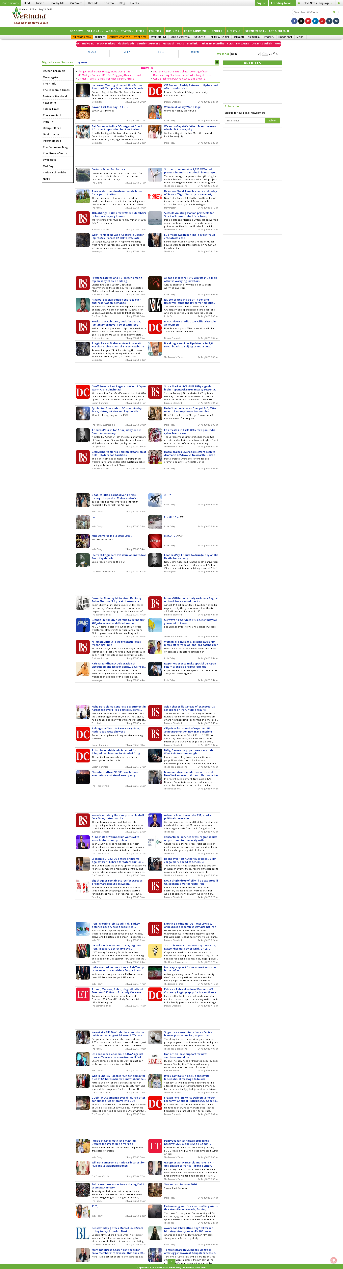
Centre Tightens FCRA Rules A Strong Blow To (179, 78)
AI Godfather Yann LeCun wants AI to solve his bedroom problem (115, 838)
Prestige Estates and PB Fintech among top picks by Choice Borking (117, 279)
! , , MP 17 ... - (172, 516)
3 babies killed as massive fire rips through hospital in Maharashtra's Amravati (114, 496)
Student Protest (114, 43)
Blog (122, 3)
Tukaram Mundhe (178, 43)
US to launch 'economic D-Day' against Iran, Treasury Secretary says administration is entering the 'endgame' (118, 947)
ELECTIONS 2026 (82, 37)
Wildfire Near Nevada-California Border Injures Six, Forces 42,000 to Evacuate (118, 236)
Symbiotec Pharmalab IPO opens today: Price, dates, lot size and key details (117, 410)
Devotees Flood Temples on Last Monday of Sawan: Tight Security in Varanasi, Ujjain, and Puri (190, 192)
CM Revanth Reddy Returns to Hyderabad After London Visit (191, 87)
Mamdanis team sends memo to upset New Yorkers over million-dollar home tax (191, 773)
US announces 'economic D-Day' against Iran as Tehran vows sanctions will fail (117, 1055)
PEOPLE (268, 37)
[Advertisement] (171, 16)
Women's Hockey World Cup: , (183, 107)
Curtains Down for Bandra (108, 169)
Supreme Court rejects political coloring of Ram (180, 71)
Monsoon (247, 43)
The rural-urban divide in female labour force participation (118, 192)
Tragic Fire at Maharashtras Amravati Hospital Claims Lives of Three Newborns (118, 345)
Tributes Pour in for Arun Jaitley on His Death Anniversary (117, 431)
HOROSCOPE (285, 37)
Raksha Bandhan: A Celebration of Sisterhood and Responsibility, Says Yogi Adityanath (118, 665)
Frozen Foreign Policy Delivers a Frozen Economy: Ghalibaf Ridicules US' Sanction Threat (191, 1099)
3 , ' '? (167, 494)
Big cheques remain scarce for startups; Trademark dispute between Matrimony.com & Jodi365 (117, 882)
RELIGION (239, 37)
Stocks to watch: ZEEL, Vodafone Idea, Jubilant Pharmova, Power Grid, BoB (116, 323)
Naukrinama (51, 134)
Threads (93, 3)
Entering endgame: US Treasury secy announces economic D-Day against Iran (190, 925)
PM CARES (208, 43)
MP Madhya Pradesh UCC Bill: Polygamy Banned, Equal (109, 75)
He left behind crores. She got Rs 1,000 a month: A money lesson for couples (190, 410)
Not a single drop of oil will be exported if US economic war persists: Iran (191, 882)
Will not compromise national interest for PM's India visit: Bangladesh (118, 1164)
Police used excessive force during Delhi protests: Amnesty (118, 1186)
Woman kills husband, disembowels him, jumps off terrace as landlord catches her (191, 643)
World (111, 31)
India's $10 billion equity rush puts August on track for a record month (191, 599)
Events (134, 3)
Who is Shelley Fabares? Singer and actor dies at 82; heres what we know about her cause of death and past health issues (118, 1077)
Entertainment (195, 31)
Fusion (40, 3)
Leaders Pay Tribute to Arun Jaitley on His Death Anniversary (191, 556)
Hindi (27, 3)
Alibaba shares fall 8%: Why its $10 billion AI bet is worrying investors (190, 279)
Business (172, 31)
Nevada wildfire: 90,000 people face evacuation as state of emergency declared (115, 773)
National (94, 31)
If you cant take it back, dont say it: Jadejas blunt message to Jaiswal (186, 1077)
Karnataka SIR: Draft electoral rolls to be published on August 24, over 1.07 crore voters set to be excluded (118, 1034)
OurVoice (147, 68)
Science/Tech (254, 31)
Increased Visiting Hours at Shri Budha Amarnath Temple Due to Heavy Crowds (118, 87)
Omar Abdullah (228, 43)
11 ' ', (95, 1206)
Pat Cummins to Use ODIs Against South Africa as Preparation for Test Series (117, 128)
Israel (260, 43)
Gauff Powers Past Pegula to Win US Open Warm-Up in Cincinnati (119, 388)
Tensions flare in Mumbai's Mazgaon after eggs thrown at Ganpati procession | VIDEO (190, 1251)
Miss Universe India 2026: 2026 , (112, 535)
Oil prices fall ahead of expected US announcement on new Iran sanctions (188, 730)
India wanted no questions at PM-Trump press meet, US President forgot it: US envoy (118, 969)
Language (316, 3)
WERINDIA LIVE (159, 37)
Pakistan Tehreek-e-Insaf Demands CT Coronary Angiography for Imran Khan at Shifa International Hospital (190, 990)
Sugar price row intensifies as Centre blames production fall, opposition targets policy (188, 1034)
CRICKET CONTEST (119, 37)
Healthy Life (57, 3)
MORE (300, 37)
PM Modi (134, 43)
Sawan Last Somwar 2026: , (181, 1184)
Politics (155, 31)
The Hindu (50, 83)
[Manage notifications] (333, 1260)
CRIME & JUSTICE (220, 37)
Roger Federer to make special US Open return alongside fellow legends (190, 665)
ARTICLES (100, 37)
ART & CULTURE (279, 31)
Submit (273, 120)
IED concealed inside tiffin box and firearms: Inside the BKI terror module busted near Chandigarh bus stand (189, 301)
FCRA (196, 43)
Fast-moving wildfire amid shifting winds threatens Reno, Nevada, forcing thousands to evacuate (191, 1208)
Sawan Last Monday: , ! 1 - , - (110, 107)
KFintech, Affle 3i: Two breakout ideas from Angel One (116, 643)
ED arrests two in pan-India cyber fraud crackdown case (189, 236)
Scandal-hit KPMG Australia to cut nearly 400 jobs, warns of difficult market (118, 621)
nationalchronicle (54, 172)
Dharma (109, 3)
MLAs (146, 43)
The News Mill (52, 115)
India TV (48, 121)
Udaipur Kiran (52, 128)
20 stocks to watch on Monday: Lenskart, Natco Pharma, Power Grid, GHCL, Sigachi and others (190, 947)
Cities (140, 31)
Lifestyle (233, 31)
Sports (217, 31)
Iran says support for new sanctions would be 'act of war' (191, 969)
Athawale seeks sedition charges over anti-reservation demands (116, 301)
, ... (93, 516)
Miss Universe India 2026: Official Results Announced (190, 323)
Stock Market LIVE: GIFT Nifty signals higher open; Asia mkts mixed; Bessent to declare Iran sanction (190, 388)
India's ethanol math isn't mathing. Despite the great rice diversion (114, 1142)
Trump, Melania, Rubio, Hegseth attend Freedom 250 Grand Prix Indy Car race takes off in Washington (117, 990)
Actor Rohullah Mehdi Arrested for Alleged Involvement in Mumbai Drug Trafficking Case (116, 752)
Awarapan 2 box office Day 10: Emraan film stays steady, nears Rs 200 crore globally (188, 1229)
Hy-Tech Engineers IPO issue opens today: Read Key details (119, 556)
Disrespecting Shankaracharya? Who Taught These (182, 75)
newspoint (49, 102)
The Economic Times (56, 90)
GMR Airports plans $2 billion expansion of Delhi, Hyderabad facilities (119, 453)
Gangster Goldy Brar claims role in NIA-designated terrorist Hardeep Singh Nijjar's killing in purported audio (190, 1164)
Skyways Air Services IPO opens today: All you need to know (191, 621)
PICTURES (253, 37)
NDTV (46, 179)
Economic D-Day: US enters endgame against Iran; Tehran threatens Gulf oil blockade (117, 860)
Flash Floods (92, 43)
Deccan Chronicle (54, 71)
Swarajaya (50, 160)
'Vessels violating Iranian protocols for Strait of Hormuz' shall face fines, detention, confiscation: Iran (189, 214)
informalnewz (52, 140)
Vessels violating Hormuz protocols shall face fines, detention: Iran (118, 816)
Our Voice (76, 3)
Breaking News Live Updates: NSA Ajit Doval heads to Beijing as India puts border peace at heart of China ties (188, 345)
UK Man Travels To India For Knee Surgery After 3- (106, 78)
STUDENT (199, 37)
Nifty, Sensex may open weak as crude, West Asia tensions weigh (189, 752)
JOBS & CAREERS (180, 37)
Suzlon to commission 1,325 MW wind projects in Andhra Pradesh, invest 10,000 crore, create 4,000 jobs (191, 171)
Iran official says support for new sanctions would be (185, 1055)
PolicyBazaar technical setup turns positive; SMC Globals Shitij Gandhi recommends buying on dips (186, 1142)
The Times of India (55, 153)
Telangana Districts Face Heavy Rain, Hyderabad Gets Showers (116, 730)
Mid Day (48, 166)
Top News (76, 31)
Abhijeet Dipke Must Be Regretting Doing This (104, 71)
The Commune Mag (55, 147)
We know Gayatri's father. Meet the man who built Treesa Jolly (190, 128)
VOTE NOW (140, 37)
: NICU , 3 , (170, 535)
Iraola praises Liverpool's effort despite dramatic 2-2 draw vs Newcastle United (189, 453)
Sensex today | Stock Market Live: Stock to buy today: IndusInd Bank (118, 1229)
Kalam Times (51, 109)
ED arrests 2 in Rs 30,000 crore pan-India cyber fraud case (190, 431)
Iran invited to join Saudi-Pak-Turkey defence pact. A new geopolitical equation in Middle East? (116, 925)
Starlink (158, 43)
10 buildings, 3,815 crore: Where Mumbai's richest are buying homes (119, 214)
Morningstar (51, 77)
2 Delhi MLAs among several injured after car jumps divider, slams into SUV (118, 1099)
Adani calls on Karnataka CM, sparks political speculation (187, 816)
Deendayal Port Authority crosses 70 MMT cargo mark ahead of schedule (191, 860)
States (126, 31)
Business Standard (55, 96)
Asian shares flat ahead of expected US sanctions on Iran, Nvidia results (189, 708)
